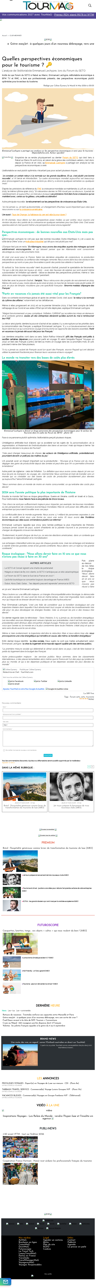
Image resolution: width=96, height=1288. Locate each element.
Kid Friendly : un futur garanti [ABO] (36, 971)
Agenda (72, 1245)
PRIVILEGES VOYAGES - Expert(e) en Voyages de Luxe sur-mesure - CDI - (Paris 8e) (40, 1083)
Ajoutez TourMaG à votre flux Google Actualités (23, 689)
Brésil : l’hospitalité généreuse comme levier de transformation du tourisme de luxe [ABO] (25, 807)
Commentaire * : (8, 729)
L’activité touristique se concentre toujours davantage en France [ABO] (36, 579)
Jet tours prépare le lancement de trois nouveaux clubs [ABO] (71, 807)
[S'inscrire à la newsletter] (5, 1282)
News (4, 1011)
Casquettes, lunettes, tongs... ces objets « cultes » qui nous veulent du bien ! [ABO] (45, 931)
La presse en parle (77, 1247)
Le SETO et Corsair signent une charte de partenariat (28, 568)
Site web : (6, 722)
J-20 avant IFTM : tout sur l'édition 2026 (23, 1134)
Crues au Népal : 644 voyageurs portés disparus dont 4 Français (32, 1023)
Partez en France (27, 1256)
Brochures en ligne (28, 1242)
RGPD (46, 1247)
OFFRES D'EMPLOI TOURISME (12, 1085)
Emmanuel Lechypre (55, 163)
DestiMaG (24, 1247)
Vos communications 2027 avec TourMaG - (48, 14)
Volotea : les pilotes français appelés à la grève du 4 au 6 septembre (34, 1026)
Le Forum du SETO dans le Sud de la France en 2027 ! (29, 576)
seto (83, 697)
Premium (48, 842)
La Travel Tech (26, 1251)
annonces (48, 1078)
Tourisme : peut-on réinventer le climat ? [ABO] (40, 984)
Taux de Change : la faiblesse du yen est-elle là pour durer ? (39, 214)
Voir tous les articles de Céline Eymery (18, 677)
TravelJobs (24, 1258)
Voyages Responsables (30, 1265)
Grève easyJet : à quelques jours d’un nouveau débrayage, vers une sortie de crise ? (40, 1018)
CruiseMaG (24, 1245)
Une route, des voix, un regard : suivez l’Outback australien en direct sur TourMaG (48, 1042)
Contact (71, 1240)
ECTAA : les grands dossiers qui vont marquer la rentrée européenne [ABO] (50, 901)
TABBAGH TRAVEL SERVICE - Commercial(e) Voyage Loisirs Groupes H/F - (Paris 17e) (42, 1089)
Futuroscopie (48, 925)
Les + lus (11, 1011)
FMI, (39, 189)
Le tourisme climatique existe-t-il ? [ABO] (38, 958)
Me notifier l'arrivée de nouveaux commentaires (21, 750)
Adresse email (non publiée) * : (12, 714)
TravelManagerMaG (29, 1260)
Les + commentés (23, 1011)
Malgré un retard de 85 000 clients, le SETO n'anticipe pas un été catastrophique (41, 572)
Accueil (4, 35)
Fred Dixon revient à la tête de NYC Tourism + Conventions (30, 1020)
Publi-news (48, 1128)
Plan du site (49, 1245)
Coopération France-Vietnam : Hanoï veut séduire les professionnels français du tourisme (47, 1161)
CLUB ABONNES (15, 35)
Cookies (47, 1249)
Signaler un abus (8, 763)
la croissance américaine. (31, 209)
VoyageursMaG (26, 1262)
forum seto (75, 697)
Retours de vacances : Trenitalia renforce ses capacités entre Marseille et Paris (38, 1015)
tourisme (90, 697)
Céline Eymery (60, 86)
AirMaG (22, 1240)
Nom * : (5, 707)
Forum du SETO (70, 157)
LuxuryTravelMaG (27, 1253)
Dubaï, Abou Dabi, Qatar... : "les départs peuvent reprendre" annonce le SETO (39, 583)
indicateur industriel (35, 241)
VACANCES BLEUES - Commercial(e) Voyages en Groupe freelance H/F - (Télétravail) (41, 1096)
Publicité (72, 1242)
